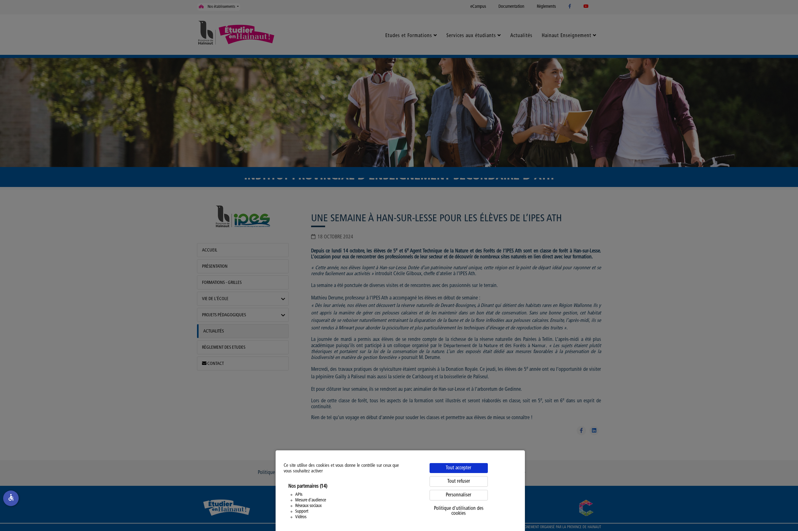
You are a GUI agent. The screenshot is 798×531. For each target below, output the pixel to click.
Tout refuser (458, 481)
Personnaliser (458, 495)
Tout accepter (458, 468)
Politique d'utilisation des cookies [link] (458, 511)
